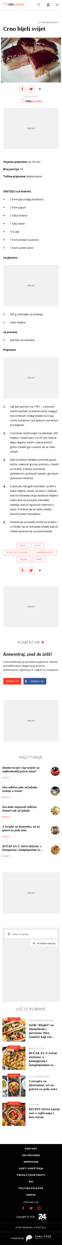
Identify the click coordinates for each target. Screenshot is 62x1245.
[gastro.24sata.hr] (13, 4)
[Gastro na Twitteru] (31, 1208)
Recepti (6, 777)
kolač (37, 545)
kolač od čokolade (17, 552)
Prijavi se (12, 681)
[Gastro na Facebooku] (23, 1208)
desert (38, 559)
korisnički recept (45, 552)
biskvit (23, 545)
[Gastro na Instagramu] (39, 1208)
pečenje (23, 559)
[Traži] (38, 4)
